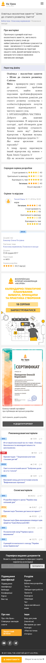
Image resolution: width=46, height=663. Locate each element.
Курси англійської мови (32, 606)
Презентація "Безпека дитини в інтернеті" (22, 511)
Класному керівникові (12, 247)
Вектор (4, 599)
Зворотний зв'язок (8, 632)
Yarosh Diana (19, 199)
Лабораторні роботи (33, 589)
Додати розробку (24, 424)
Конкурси (28, 596)
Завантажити (12, 660)
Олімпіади (28, 599)
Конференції (6, 593)
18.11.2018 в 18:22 (33, 199)
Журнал (27, 580)
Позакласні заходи (30, 247)
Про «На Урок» (7, 618)
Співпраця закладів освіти (10, 623)
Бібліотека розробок (33, 583)
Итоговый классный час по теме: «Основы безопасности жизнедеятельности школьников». (22, 445)
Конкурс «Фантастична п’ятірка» (30, 631)
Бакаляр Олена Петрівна (13, 240)
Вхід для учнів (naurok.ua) (30, 620)
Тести (27, 586)
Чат (26, 602)
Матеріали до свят (32, 624)
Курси (4, 596)
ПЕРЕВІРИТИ (37, 566)
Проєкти (28, 593)
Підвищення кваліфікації (6, 585)
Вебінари (5, 590)
